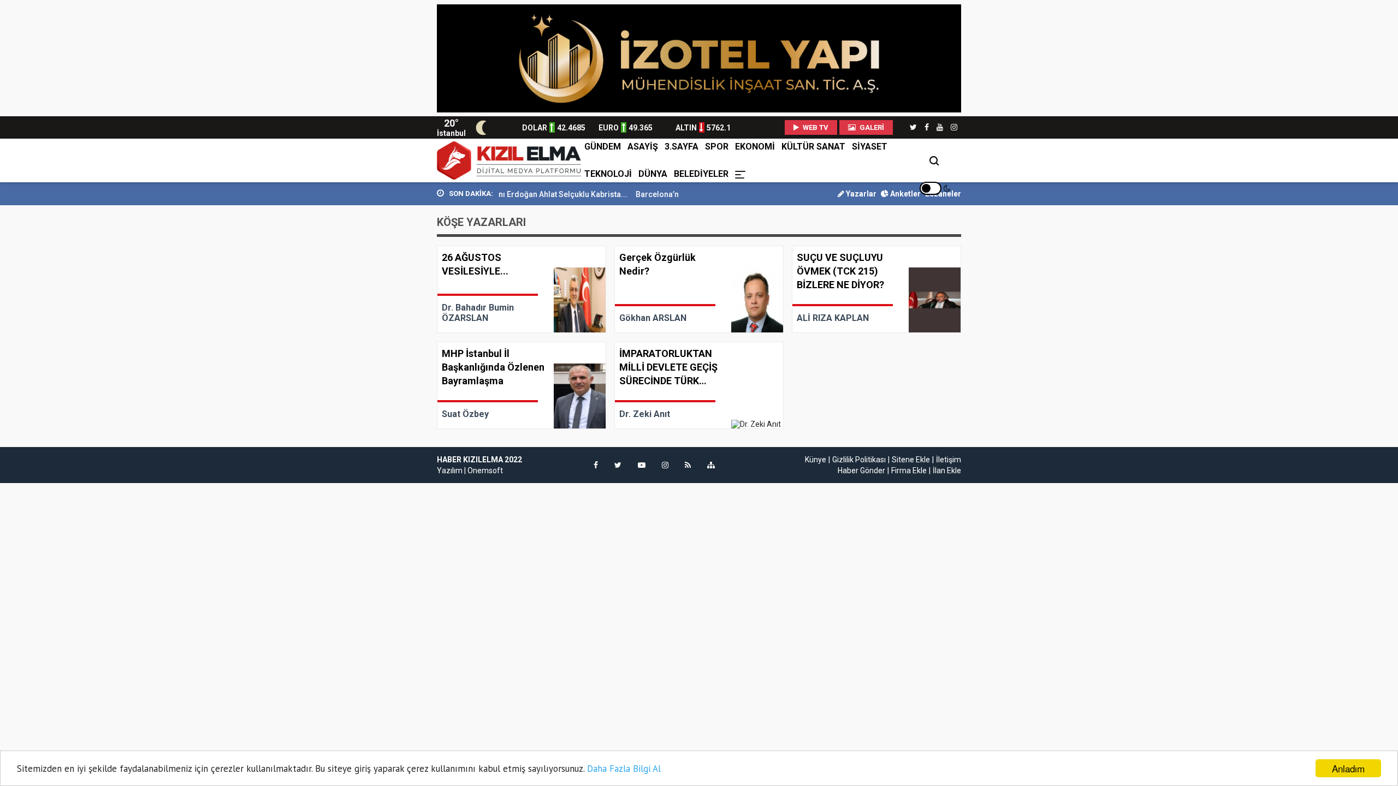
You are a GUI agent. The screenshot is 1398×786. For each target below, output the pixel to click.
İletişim (948, 459)
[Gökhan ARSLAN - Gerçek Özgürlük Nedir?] (699, 289)
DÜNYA (652, 174)
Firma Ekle (909, 470)
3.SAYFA (681, 146)
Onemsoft (485, 470)
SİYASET (869, 146)
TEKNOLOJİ (608, 174)
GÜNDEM (602, 146)
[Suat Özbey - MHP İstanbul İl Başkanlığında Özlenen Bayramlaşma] (521, 385)
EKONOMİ (755, 146)
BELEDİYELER (701, 174)
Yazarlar (860, 193)
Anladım (1348, 768)
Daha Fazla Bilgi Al (624, 769)
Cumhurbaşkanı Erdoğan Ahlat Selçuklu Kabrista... (522, 194)
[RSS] (688, 465)
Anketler (904, 193)
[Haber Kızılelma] (509, 160)
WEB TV (814, 127)
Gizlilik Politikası (859, 459)
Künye (815, 459)
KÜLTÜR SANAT (813, 146)
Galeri (871, 127)
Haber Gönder (861, 470)
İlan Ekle (947, 470)
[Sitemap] (711, 465)
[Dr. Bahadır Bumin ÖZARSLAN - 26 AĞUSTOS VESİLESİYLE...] (521, 289)
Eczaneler (943, 193)
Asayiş (642, 146)
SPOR (716, 146)
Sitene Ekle (911, 459)
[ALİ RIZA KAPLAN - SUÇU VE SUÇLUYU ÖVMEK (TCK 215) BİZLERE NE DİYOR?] (876, 289)
